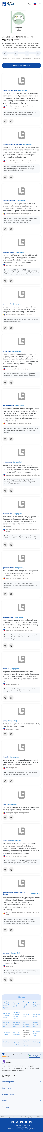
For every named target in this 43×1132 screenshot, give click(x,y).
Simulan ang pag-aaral (21, 65)
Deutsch (23, 1117)
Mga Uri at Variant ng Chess (35, 1024)
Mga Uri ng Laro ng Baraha (16, 1005)
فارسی (9, 1117)
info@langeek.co (11, 1076)
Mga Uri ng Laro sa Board (6, 1024)
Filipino (3, 1117)
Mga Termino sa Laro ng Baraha (6, 1015)
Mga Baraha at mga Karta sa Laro (36, 1005)
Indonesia (16, 1117)
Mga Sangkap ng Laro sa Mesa (26, 1024)
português (31, 1117)
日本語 (38, 1117)
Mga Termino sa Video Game (36, 1033)
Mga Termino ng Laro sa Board (16, 1024)
